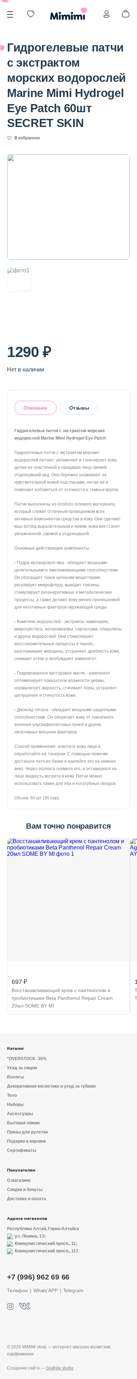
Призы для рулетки (27, 1132)
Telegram (73, 1290)
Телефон (17, 1290)
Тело (12, 1095)
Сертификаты (21, 1150)
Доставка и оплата (26, 1198)
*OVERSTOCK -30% (27, 1058)
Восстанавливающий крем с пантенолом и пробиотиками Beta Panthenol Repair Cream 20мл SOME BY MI (62, 998)
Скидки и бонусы (25, 1189)
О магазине (19, 1180)
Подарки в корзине (26, 1141)
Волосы (15, 1077)
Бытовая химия (23, 1122)
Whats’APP (45, 1290)
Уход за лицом (22, 1067)
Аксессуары (20, 1113)
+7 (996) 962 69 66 (38, 1277)
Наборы (15, 1104)
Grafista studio (59, 1368)
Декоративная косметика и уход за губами (51, 1086)
